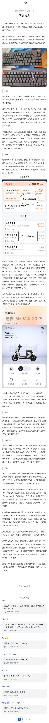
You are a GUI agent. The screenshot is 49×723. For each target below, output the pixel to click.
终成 (4, 703)
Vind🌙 (5, 619)
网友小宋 (5, 686)
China (4, 670)
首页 (25, 3)
